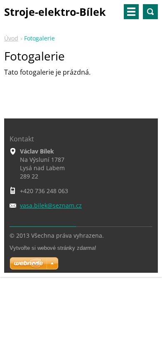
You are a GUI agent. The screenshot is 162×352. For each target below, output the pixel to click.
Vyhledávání (150, 11)
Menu (131, 11)
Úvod (11, 38)
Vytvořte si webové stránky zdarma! (53, 248)
